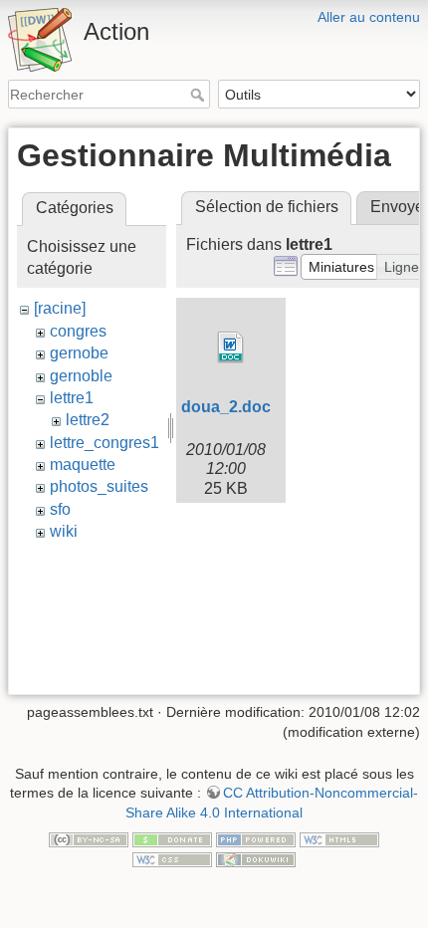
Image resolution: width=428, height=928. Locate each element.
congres (78, 331)
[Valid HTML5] (339, 839)
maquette (82, 464)
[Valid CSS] (172, 858)
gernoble (81, 375)
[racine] (60, 308)
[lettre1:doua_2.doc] (231, 347)
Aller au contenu (369, 17)
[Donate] (172, 839)
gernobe (79, 353)
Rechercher (199, 95)
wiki (64, 531)
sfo (60, 509)
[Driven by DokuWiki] (256, 858)
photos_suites (99, 486)
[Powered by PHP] (256, 839)
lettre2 (87, 419)
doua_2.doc (226, 406)
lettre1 (72, 397)
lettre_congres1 (104, 442)
